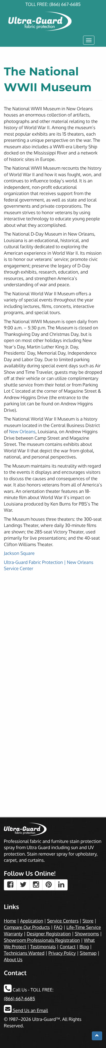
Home (10, 921)
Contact (67, 947)
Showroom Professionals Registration (42, 940)
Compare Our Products (27, 927)
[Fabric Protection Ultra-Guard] (53, 16)
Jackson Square (19, 553)
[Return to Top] (97, 1035)
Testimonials (43, 947)
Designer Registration (49, 934)
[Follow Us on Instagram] (36, 884)
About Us (13, 959)
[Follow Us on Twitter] (23, 884)
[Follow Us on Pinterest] (48, 884)
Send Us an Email (30, 1010)
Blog (84, 947)
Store (88, 921)
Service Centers (62, 921)
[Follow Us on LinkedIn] (61, 884)
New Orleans (22, 431)
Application (31, 921)
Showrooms (87, 934)
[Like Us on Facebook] (10, 884)
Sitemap (88, 953)
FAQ (58, 927)
